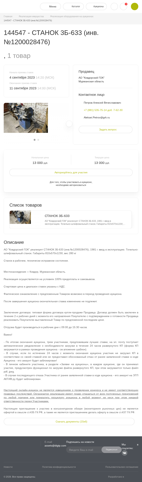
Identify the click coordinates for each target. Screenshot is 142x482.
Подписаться (111, 450)
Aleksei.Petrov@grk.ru (97, 117)
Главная (8, 16)
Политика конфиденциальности (59, 467)
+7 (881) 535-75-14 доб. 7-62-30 (103, 110)
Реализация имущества (31, 16)
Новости (8, 467)
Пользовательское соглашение (121, 467)
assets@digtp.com (55, 445)
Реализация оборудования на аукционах (71, 16)
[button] (35, 140)
